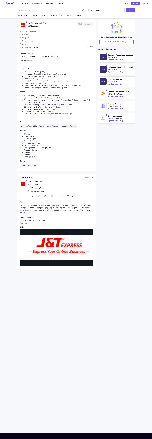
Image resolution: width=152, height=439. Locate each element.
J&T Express (33, 26)
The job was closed (84, 24)
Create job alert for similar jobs (117, 42)
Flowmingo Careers (114, 106)
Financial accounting (28, 165)
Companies (61, 3)
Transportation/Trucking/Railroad (40, 196)
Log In (126, 3)
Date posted (21, 15)
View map (54, 56)
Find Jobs (24, 3)
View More (24, 212)
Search (130, 10)
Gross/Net (49, 3)
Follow (41, 181)
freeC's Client (112, 57)
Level (69, 15)
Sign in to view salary (30, 31)
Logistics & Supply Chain (68, 196)
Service (55, 196)
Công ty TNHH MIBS (115, 118)
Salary (43, 15)
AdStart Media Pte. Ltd (115, 94)
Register (135, 3)
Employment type (56, 15)
